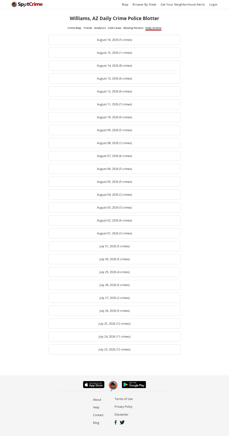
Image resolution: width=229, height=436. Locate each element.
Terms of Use (123, 399)
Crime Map (74, 28)
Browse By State (144, 4)
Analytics (100, 28)
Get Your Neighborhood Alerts (183, 4)
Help (96, 407)
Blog (96, 423)
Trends (87, 28)
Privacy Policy (123, 407)
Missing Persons (133, 28)
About (97, 400)
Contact (98, 415)
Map (125, 4)
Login (213, 4)
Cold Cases (114, 28)
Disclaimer (121, 414)
